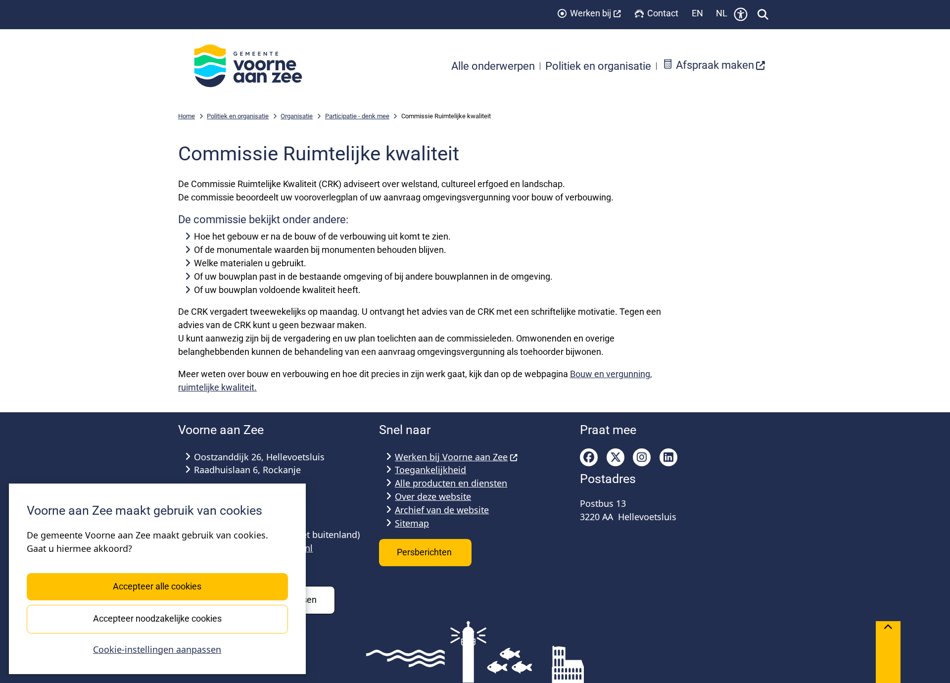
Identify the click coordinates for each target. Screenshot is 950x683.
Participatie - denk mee (357, 116)
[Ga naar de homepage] (253, 66)
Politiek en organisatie (238, 116)
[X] (615, 457)
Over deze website (433, 496)
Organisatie (297, 116)
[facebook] (589, 457)
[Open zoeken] (763, 14)
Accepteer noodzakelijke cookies (157, 618)
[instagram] (642, 457)
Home (186, 116)
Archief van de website (442, 510)
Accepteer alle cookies (157, 586)
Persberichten (425, 552)
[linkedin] (668, 457)
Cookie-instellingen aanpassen (157, 649)
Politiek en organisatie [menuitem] (598, 65)
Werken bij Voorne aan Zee (451, 457)
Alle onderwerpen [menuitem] (493, 65)
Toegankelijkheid (430, 470)
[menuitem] (714, 66)
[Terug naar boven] (888, 652)
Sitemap (412, 523)
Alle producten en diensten (451, 483)
